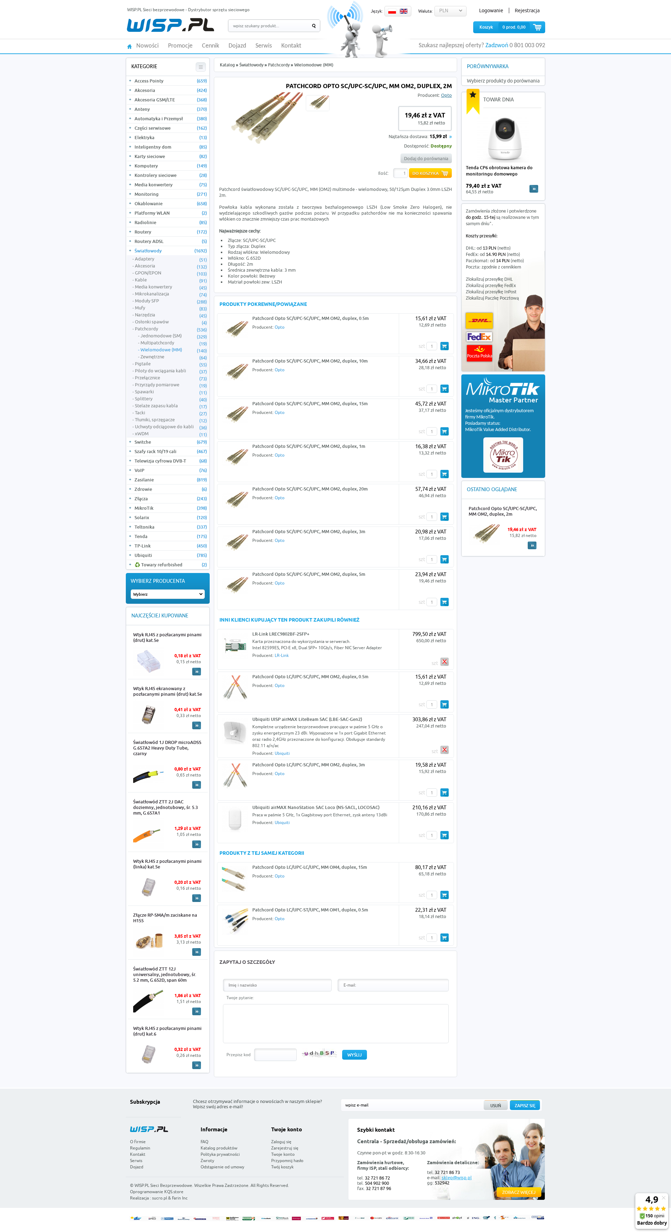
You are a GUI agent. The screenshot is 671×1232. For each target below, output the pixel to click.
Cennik (210, 46)
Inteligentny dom (171, 147)
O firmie (138, 1141)
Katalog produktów (219, 1148)
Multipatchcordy (173, 343)
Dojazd (237, 46)
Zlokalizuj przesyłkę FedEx (491, 285)
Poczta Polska (479, 353)
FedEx (479, 337)
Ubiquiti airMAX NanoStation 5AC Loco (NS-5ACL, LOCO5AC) (316, 807)
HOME (129, 46)
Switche (171, 442)
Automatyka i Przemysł (171, 118)
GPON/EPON (171, 273)
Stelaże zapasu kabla (171, 406)
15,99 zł (438, 137)
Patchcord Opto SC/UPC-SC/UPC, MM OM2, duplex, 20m (310, 489)
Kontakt (291, 46)
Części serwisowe (171, 128)
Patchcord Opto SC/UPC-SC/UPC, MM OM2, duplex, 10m (310, 361)
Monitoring (171, 194)
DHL (479, 321)
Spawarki (171, 392)
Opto (446, 95)
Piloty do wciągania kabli (171, 371)
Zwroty (207, 1160)
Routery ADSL (171, 241)
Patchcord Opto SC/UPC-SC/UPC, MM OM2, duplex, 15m (310, 403)
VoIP (171, 470)
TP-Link (171, 546)
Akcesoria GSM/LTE (171, 99)
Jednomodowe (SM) (173, 336)
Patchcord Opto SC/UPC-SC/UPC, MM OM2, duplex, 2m (503, 511)
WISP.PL (170, 25)
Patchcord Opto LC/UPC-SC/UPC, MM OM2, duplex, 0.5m (310, 676)
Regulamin (140, 1148)
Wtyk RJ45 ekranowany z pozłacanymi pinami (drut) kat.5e (167, 691)
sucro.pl (159, 1198)
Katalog (227, 64)
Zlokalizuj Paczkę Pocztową (492, 298)
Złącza (171, 498)
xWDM (171, 434)
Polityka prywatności (220, 1154)
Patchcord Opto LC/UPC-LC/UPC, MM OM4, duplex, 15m (309, 867)
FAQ (204, 1141)
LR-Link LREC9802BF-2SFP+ (280, 634)
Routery (171, 232)
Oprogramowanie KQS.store (156, 1191)
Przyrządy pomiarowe (171, 385)
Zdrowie (171, 489)
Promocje (180, 46)
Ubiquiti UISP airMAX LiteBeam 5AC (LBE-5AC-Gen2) (307, 719)
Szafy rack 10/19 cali (171, 451)
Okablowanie (171, 203)
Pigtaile (171, 364)
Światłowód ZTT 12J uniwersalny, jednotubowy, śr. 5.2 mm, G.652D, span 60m (164, 974)
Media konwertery (171, 184)
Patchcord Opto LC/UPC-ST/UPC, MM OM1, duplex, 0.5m (310, 909)
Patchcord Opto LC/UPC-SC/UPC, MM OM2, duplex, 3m (308, 764)
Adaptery (171, 259)
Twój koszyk (282, 1166)
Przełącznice (171, 378)
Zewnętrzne (173, 357)
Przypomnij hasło (287, 1160)
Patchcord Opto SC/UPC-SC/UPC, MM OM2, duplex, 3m (308, 531)
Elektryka (171, 137)
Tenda (171, 536)
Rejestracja (527, 10)
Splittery (171, 399)
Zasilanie (171, 479)
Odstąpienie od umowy (222, 1166)
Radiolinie (171, 222)
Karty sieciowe (171, 156)
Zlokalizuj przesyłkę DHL (489, 279)
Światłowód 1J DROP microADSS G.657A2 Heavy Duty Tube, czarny (167, 747)
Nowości (147, 46)
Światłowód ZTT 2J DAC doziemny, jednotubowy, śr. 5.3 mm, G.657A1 (165, 807)
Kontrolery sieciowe (171, 175)
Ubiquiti (171, 555)
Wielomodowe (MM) (173, 350)
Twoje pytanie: (240, 997)
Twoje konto (283, 1154)
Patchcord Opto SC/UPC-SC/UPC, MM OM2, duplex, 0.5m (310, 318)
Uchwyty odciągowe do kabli (171, 427)
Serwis (263, 46)
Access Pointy (171, 81)
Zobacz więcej (519, 1192)
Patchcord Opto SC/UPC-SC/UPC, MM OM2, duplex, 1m (308, 446)
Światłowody (171, 250)
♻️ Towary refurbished (171, 564)
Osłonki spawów (171, 322)
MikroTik (171, 508)
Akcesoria (171, 90)
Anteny (171, 109)
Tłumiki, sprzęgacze (171, 420)
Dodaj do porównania (426, 158)
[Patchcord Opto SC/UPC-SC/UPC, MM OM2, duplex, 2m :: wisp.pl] (261, 146)
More (196, 671)
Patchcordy (171, 329)
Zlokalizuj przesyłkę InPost (491, 292)
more (533, 189)
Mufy (171, 308)
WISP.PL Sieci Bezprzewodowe (163, 1185)
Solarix (171, 517)
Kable (171, 280)
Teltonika (171, 527)
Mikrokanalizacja (171, 294)
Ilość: (383, 173)
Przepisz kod (238, 1054)
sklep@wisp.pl (457, 1177)
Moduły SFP (171, 301)
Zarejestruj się (284, 1148)
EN (403, 11)
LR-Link (282, 655)
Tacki (171, 413)
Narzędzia (171, 315)
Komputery (171, 166)
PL (392, 11)
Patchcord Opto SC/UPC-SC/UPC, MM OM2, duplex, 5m (308, 574)
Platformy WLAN (171, 213)
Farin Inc (180, 1198)
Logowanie (491, 10)
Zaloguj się (281, 1141)
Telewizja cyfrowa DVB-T (171, 461)
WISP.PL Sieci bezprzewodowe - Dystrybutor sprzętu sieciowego (188, 9)
